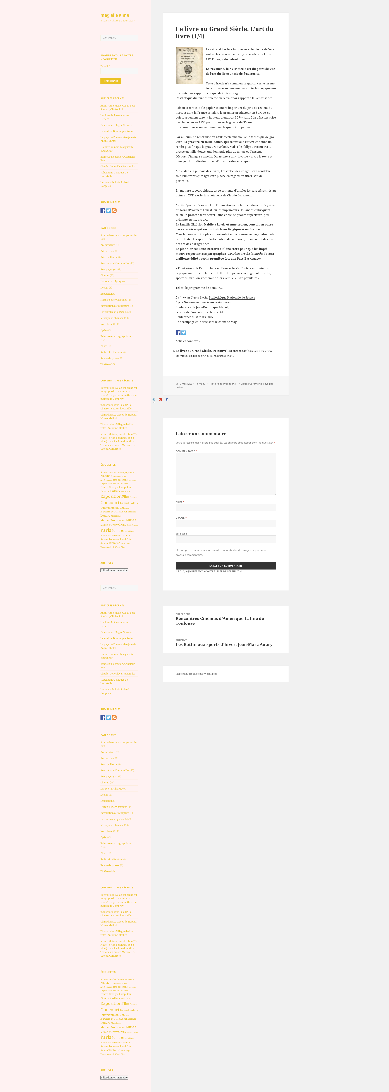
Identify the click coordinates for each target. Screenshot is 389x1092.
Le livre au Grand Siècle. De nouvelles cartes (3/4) (213, 351)
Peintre (117, 530)
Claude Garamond (251, 383)
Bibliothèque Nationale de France (232, 297)
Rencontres (107, 539)
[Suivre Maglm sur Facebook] (102, 210)
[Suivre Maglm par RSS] (114, 210)
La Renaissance (128, 511)
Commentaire (186, 451)
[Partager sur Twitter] (183, 332)
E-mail (105, 66)
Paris (105, 530)
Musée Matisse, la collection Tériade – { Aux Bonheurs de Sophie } (118, 437)
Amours (115, 476)
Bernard (116, 483)
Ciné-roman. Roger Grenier (116, 125)
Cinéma (104, 275)
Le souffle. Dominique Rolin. (116, 131)
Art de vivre (107, 251)
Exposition (106, 293)
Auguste (132, 480)
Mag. (202, 383)
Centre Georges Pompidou (115, 487)
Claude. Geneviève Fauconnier (118, 166)
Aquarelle (123, 476)
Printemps (105, 535)
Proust (114, 536)
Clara (103, 414)
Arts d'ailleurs (108, 257)
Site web (181, 533)
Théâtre (105, 364)
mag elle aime (114, 15)
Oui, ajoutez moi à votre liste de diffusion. (211, 571)
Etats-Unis (125, 491)
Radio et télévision (111, 352)
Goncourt (109, 502)
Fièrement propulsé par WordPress (196, 673)
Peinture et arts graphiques (116, 336)
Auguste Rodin (106, 484)
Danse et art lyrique (112, 281)
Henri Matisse (122, 508)
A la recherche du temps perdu (118, 235)
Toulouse (114, 543)
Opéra (104, 330)
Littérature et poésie (112, 312)
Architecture (107, 245)
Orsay (122, 525)
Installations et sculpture (114, 306)
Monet (122, 520)
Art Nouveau (106, 480)
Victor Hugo (125, 543)
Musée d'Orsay (109, 524)
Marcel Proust (109, 520)
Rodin (116, 539)
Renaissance (123, 535)
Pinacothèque (128, 531)
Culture (115, 491)
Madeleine (116, 515)
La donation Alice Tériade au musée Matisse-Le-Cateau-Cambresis (117, 445)
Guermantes (108, 507)
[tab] (154, 399)
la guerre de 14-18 (110, 511)
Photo (103, 346)
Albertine (106, 476)
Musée (131, 520)
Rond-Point (126, 539)
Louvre (105, 515)
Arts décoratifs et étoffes (114, 263)
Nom (180, 502)
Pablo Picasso (132, 525)
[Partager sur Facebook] (178, 332)
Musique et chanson (112, 318)
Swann (104, 543)
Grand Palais (129, 503)
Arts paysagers (109, 269)
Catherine (124, 483)
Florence (133, 497)
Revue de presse (109, 358)
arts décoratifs (121, 479)
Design (104, 287)
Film (125, 496)
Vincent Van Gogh (107, 547)
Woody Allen (120, 547)
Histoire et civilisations (113, 299)
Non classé (106, 324)
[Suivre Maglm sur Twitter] (108, 210)
